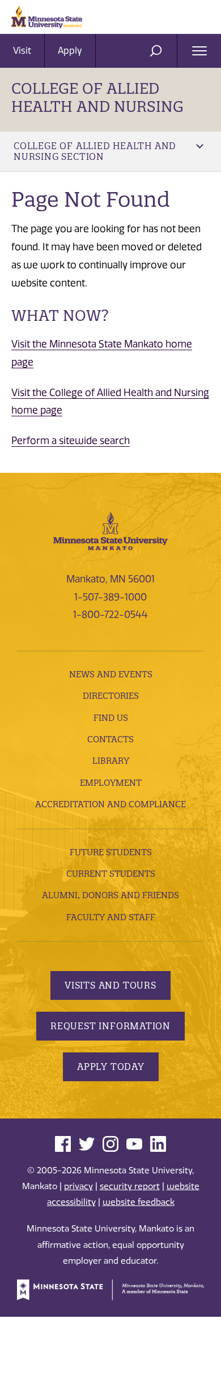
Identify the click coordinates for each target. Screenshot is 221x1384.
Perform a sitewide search (70, 440)
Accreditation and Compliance (110, 804)
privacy (78, 1186)
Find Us (111, 717)
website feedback (139, 1202)
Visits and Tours (110, 985)
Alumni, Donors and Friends (110, 895)
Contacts (110, 739)
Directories (111, 695)
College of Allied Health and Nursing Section (95, 151)
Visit (22, 50)
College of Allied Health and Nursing (97, 97)
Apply (70, 50)
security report (130, 1186)
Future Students (111, 852)
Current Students (110, 873)
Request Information (110, 1026)
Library (110, 760)
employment (111, 782)
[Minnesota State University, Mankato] (110, 530)
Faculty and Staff (110, 917)
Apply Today (110, 1066)
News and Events (110, 674)
